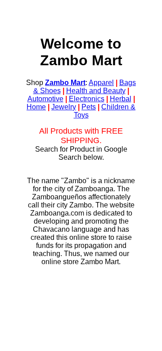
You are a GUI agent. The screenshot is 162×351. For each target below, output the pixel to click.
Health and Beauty (96, 90)
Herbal (120, 99)
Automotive (45, 99)
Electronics (86, 99)
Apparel (101, 82)
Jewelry (63, 107)
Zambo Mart (65, 82)
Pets (88, 107)
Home (36, 107)
